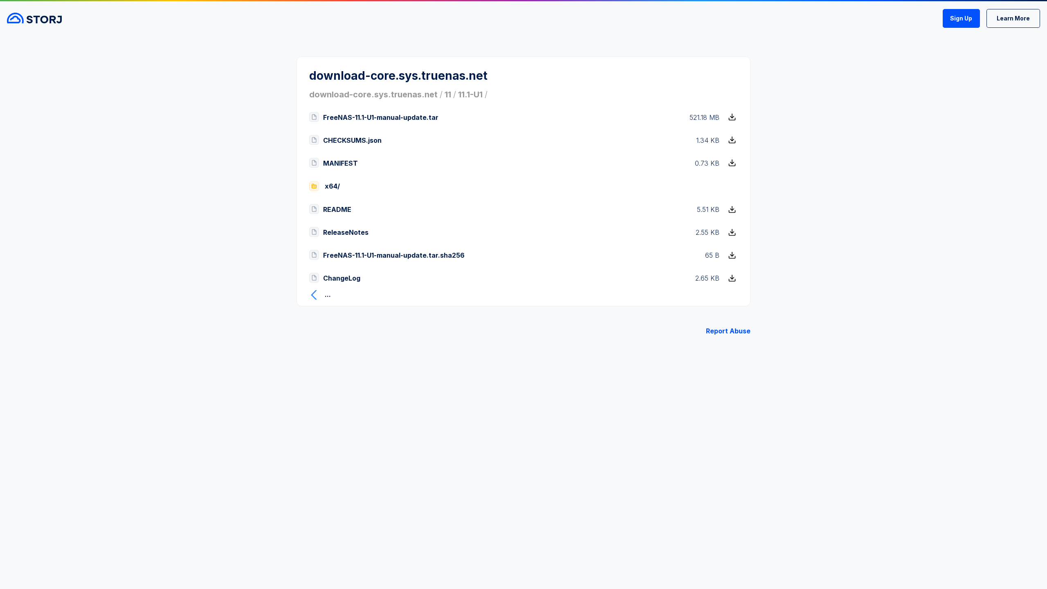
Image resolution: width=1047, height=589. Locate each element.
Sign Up (961, 18)
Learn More (1013, 18)
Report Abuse (728, 331)
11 (448, 94)
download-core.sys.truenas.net (373, 94)
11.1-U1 (470, 94)
